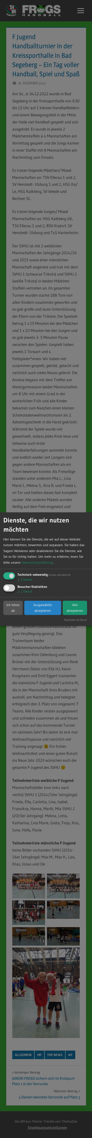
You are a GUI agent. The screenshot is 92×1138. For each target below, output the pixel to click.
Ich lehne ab (13, 608)
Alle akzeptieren (75, 608)
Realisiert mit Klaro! (75, 619)
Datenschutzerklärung (37, 562)
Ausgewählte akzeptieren (42, 608)
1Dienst (24, 580)
